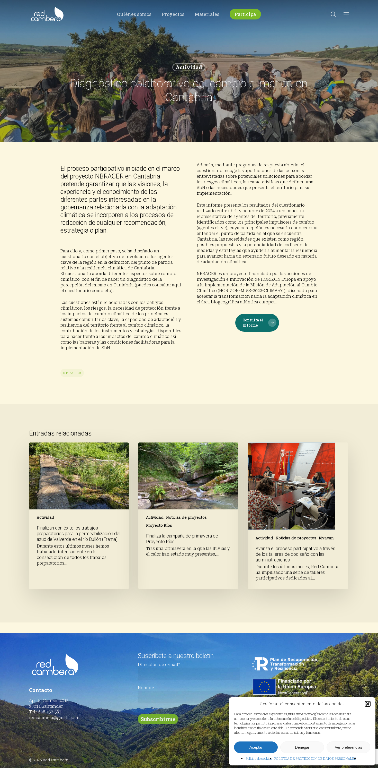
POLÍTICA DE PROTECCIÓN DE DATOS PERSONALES (315, 759)
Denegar (302, 747)
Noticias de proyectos (186, 517)
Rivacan (326, 538)
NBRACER (72, 373)
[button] (367, 703)
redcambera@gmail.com (53, 717)
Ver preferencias (348, 747)
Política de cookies (259, 759)
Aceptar (256, 747)
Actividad (189, 67)
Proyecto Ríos (159, 525)
